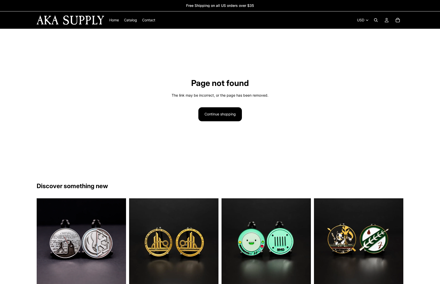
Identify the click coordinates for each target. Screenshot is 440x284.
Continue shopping (220, 114)
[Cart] (397, 20)
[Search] (375, 20)
